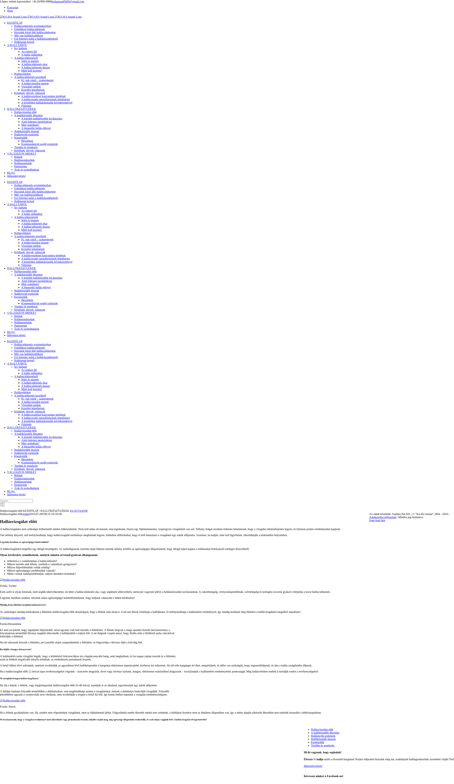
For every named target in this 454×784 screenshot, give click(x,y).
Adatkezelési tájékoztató (382, 517)
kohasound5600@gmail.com (68, 1)
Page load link (377, 520)
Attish (25, 514)
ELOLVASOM (78, 510)
